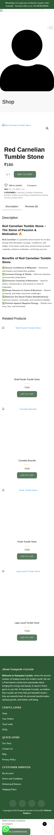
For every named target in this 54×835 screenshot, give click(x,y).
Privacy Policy (9, 759)
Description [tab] (12, 206)
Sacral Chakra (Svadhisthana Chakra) (33, 195)
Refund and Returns (11, 784)
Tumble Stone (17, 198)
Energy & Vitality (10, 195)
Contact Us (7, 749)
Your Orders (8, 719)
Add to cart (25, 174)
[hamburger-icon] (51, 28)
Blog (4, 754)
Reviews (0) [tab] (31, 206)
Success (7, 198)
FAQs (5, 729)
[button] (47, 128)
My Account (7, 773)
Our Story (6, 743)
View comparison (16, 832)
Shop (4, 713)
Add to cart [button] (27, 394)
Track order (7, 724)
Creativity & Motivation (33, 193)
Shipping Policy (9, 789)
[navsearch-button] (1, 27)
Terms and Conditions (12, 778)
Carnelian (20, 193)
